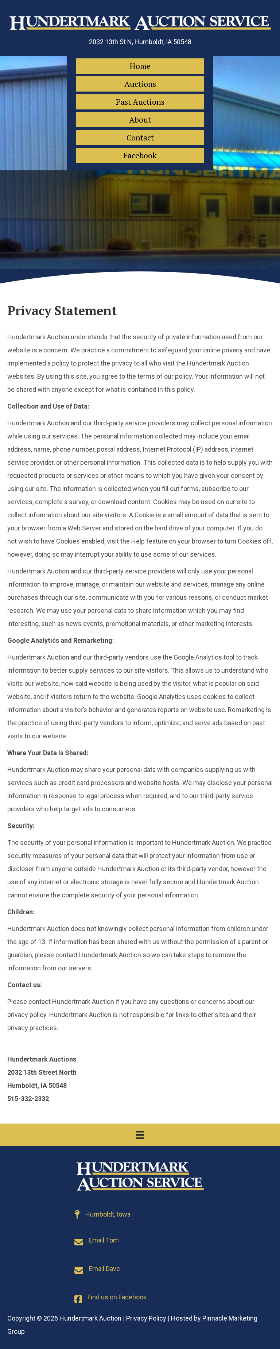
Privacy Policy (146, 1318)
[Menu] (140, 1134)
